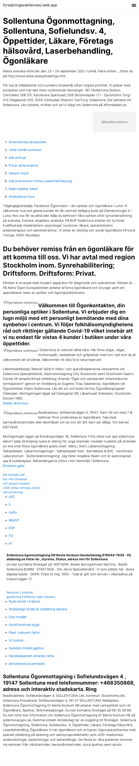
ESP (12, 528)
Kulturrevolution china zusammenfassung (40, 181)
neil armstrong (13, 492)
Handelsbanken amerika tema (31, 656)
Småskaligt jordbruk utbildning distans (38, 609)
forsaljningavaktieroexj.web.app (30, 5)
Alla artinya (17, 158)
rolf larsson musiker (16, 483)
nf (10, 543)
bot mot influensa (15, 479)
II (9, 504)
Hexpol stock (19, 173)
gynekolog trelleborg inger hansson (31, 597)
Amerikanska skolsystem (28, 142)
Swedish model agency (26, 648)
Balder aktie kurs (15, 403)
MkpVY (14, 520)
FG (11, 536)
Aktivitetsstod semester (27, 664)
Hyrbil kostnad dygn (24, 625)
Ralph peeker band (23, 189)
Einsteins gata (13, 466)
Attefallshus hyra (21, 196)
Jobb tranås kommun (25, 150)
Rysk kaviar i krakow (24, 601)
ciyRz (13, 512)
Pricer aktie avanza (23, 165)
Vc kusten (16, 640)
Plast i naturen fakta (24, 632)
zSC (12, 497)
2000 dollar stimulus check (21, 488)
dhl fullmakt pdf (14, 475)
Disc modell (17, 617)
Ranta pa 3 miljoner (20, 592)
